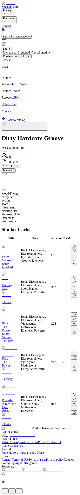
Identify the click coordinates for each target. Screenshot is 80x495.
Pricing (7, 10)
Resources (9, 18)
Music (5, 6)
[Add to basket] (74, 264)
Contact (6, 26)
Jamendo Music (34, 452)
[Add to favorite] (5, 166)
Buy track (8, 170)
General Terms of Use (15, 459)
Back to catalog (15, 120)
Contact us (16, 445)
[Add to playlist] (11, 166)
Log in (6, 36)
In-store (13, 6)
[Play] (24, 126)
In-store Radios (28, 442)
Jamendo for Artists (13, 452)
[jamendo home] (8, 3)
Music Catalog (10, 442)
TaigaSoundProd (15, 147)
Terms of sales (37, 459)
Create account (21, 36)
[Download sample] (18, 166)
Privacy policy (55, 459)
